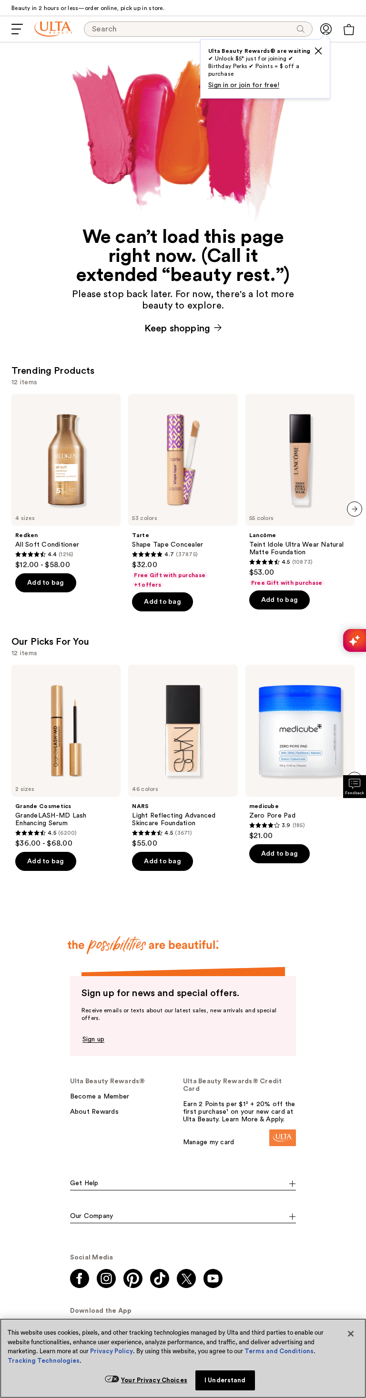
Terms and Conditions (279, 1351)
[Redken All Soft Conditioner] (66, 481)
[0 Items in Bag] (349, 29)
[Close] (350, 1333)
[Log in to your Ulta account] (326, 29)
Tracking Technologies (44, 1361)
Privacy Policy (111, 1351)
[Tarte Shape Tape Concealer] (182, 491)
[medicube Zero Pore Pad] (300, 752)
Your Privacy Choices (154, 1380)
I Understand (225, 1380)
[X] (318, 51)
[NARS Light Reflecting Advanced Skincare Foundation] (182, 756)
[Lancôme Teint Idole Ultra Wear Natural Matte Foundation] (300, 490)
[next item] (354, 509)
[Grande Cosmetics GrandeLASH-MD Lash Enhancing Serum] (66, 756)
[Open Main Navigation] (17, 29)
